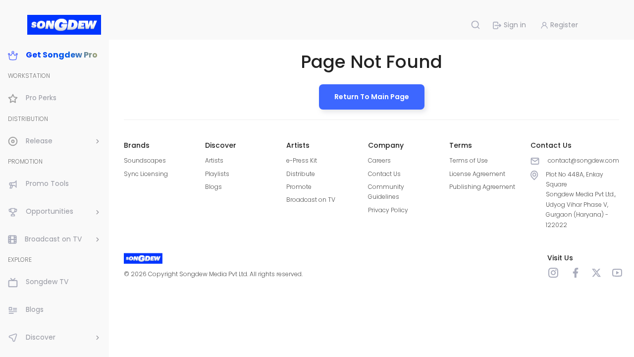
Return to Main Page (371, 97)
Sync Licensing (146, 174)
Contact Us (384, 174)
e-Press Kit (301, 160)
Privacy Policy (388, 210)
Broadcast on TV (310, 199)
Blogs (213, 186)
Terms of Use (468, 160)
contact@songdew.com (583, 160)
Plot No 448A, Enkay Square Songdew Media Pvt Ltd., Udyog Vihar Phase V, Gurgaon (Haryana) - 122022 (581, 199)
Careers (379, 160)
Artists (214, 160)
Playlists (217, 174)
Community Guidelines (386, 191)
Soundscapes (145, 160)
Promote (299, 186)
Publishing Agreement (482, 186)
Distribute (300, 174)
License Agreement (477, 174)
